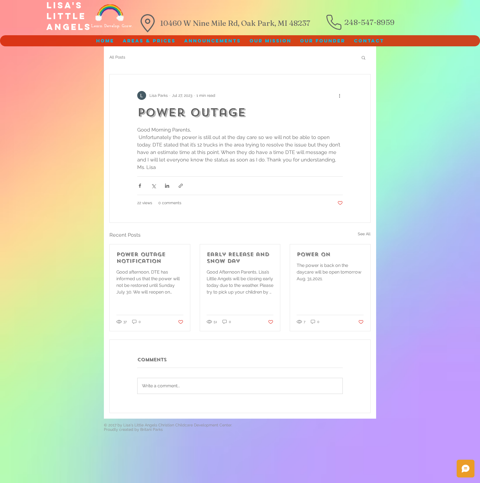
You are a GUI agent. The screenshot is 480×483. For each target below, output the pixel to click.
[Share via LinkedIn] (167, 185)
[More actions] (339, 95)
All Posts (117, 57)
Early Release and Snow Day (238, 257)
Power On (313, 254)
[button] (363, 57)
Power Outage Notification (140, 257)
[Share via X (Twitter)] (153, 185)
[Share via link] (180, 185)
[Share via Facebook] (139, 185)
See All (364, 234)
